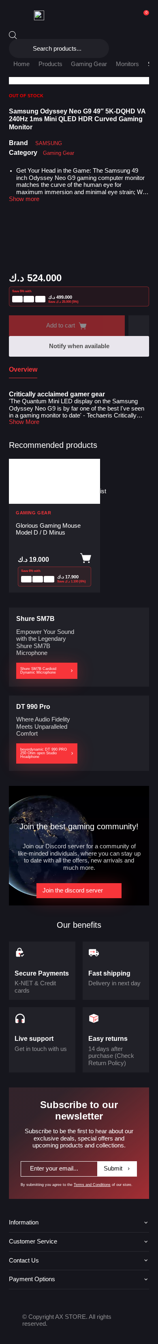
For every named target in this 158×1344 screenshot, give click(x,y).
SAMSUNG (48, 143)
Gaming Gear (89, 64)
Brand (18, 142)
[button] (138, 325)
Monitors (127, 64)
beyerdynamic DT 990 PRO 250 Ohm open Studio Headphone (43, 753)
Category (23, 152)
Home (21, 64)
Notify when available (79, 346)
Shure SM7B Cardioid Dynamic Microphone (38, 670)
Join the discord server (73, 890)
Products (50, 64)
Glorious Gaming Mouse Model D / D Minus (48, 529)
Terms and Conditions (92, 1185)
